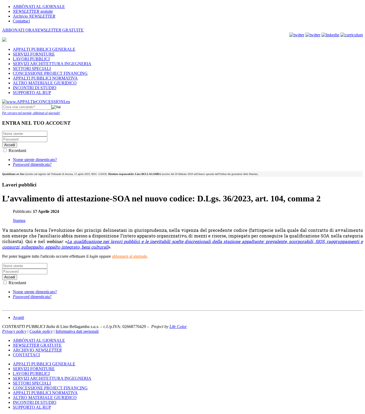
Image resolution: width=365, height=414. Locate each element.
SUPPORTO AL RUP (32, 92)
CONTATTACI (26, 355)
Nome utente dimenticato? (35, 159)
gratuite (33, 11)
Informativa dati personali (77, 331)
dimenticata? (32, 164)
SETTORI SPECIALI (32, 68)
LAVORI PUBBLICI (31, 59)
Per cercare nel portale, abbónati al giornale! (31, 113)
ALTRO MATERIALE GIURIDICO (45, 83)
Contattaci (21, 21)
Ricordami (17, 150)
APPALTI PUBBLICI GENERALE (44, 49)
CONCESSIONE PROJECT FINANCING (50, 73)
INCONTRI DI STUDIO (34, 87)
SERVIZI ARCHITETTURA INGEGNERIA (52, 63)
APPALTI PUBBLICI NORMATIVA (45, 78)
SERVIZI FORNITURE (34, 54)
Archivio (34, 16)
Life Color (178, 326)
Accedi (9, 145)
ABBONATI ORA (18, 30)
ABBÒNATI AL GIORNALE (39, 6)
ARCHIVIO (37, 350)
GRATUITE (59, 30)
